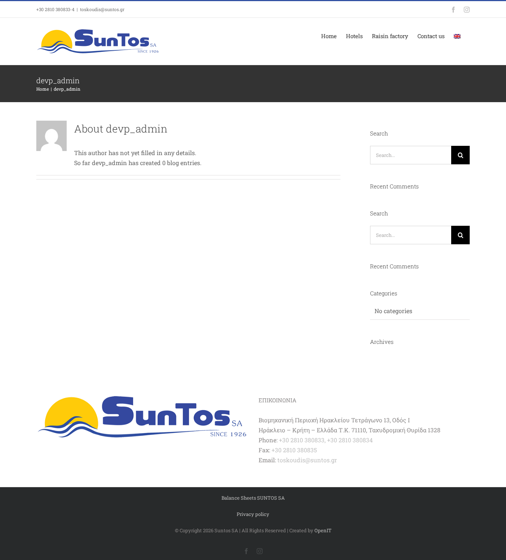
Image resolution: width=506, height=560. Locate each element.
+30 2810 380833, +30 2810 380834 (326, 440)
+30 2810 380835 (294, 450)
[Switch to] (457, 36)
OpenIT (323, 530)
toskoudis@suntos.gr (102, 9)
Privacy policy (253, 514)
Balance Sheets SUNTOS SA (253, 497)
